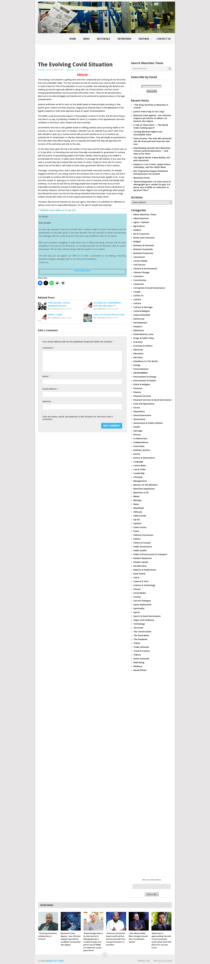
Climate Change (141, 272)
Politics (137, 539)
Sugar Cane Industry (143, 620)
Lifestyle (137, 477)
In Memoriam (140, 438)
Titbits (136, 643)
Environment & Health (144, 380)
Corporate (138, 284)
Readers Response (142, 558)
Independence (140, 442)
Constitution (139, 280)
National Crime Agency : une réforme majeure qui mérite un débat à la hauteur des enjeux (152, 118)
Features (144, 38)
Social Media (139, 593)
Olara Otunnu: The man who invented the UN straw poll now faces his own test (152, 141)
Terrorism (138, 628)
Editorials (103, 38)
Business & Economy (143, 245)
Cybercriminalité (141, 315)
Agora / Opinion (141, 222)
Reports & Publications (144, 570)
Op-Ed (136, 519)
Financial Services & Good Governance (152, 400)
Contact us (164, 38)
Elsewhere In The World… (146, 361)
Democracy (139, 319)
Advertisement (141, 218)
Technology (139, 624)
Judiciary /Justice (141, 450)
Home (72, 38)
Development (140, 323)
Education (138, 353)
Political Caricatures (143, 535)
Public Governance (142, 547)
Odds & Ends (139, 516)
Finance (137, 392)
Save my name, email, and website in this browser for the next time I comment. (77, 417)
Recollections (140, 566)
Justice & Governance (144, 458)
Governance (139, 419)
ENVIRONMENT (140, 373)
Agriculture (139, 226)
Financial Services (142, 396)
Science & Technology (144, 585)
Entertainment (141, 369)
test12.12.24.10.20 (162, 961)
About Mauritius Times (144, 214)
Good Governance (142, 415)
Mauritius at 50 (140, 492)
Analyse (137, 230)
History (137, 435)
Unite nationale (141, 658)
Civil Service (139, 265)
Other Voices (139, 527)
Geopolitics (139, 411)
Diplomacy (138, 330)
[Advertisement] (87, 50)
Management (140, 481)
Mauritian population (144, 489)
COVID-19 (138, 295)
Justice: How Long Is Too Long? (149, 111)
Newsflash (138, 508)
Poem (136, 531)
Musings (137, 500)
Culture (137, 299)
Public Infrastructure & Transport (150, 554)
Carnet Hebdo (140, 261)
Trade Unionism (141, 647)
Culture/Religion (141, 311)
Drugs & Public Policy (143, 338)
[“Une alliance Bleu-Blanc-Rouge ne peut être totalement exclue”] (139, 921)
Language (138, 462)
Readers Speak (140, 562)
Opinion (137, 523)
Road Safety (139, 574)
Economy (138, 342)
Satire (136, 577)
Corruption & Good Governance (149, 288)
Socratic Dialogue (142, 601)
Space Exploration (142, 604)
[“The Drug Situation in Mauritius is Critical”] (48, 921)
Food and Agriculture (143, 404)
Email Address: (50, 388)
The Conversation (142, 631)
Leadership (139, 473)
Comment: (48, 347)
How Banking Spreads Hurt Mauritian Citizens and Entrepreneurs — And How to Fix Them (151, 151)
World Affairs (140, 670)
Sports (136, 612)
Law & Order (139, 469)
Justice (136, 454)
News (86, 38)
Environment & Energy (144, 377)
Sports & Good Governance (147, 616)
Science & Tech (140, 581)
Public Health (140, 550)
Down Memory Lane (143, 334)
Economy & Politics (142, 346)
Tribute (137, 655)
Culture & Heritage (143, 307)
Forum (136, 407)
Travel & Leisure (141, 651)
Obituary (137, 512)
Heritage (137, 431)
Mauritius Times (44, 70)
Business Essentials (143, 249)
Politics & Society (142, 543)
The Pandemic (140, 639)
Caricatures (139, 257)
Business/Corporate (143, 253)
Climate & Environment (145, 268)
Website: (46, 401)
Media (136, 496)
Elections (138, 357)
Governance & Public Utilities (148, 423)
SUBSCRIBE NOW (82, 271)
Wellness (137, 666)
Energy (136, 365)
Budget (137, 241)
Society (137, 597)
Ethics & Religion (141, 384)
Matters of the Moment (145, 485)
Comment (138, 276)
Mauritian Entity (141, 178)
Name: (46, 376)
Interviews (124, 38)
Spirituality (139, 608)
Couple (136, 292)
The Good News (141, 635)
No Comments (82, 70)
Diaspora (137, 326)
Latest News (139, 465)
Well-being (138, 662)
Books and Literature (144, 238)
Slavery (137, 589)
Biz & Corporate (141, 234)
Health (136, 427)
